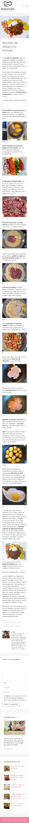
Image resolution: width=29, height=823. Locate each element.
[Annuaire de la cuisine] (7, 6)
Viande (5, 620)
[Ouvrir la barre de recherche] (23, 6)
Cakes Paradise (22, 819)
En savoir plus (8, 749)
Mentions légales (7, 820)
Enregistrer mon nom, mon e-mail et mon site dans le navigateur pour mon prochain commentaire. (15, 698)
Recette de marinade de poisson (12, 626)
